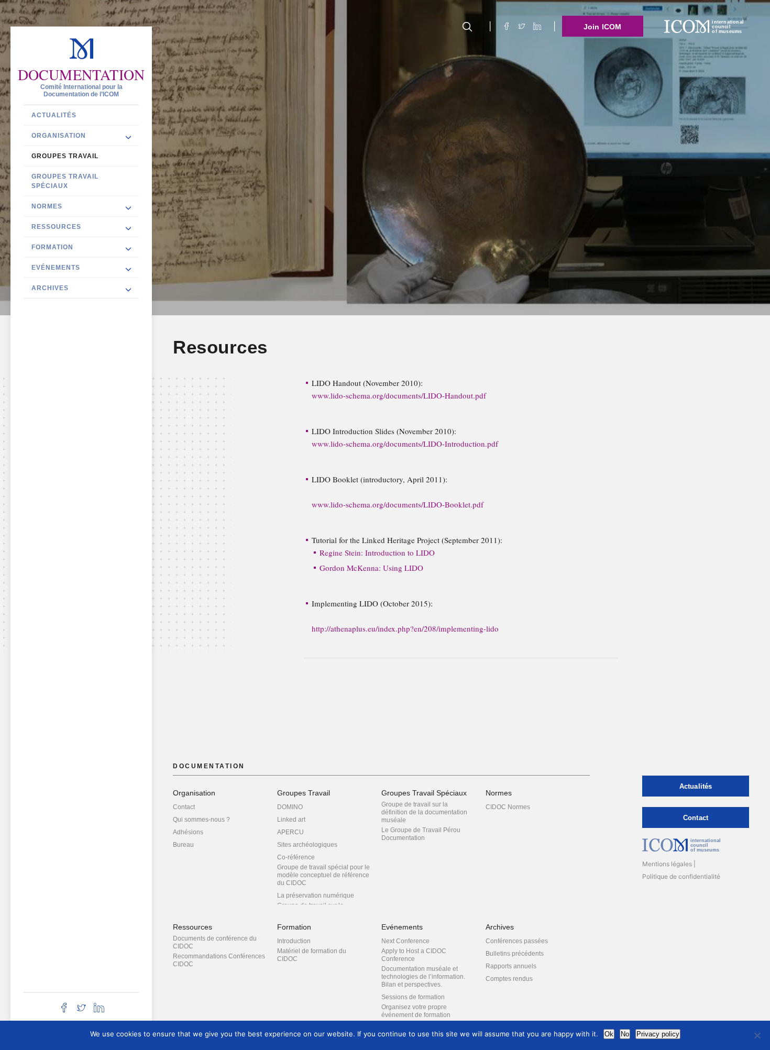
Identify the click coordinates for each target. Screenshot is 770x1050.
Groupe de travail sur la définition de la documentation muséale (424, 812)
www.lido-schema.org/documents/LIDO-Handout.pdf (399, 395)
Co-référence (296, 857)
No (625, 1034)
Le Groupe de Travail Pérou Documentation (420, 834)
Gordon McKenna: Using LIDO (371, 567)
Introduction (294, 941)
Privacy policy (657, 1034)
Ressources (56, 226)
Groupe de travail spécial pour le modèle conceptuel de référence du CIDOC (323, 875)
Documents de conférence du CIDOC (215, 942)
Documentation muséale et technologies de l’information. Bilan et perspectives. (423, 976)
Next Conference (405, 941)
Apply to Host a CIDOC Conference (413, 955)
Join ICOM (603, 27)
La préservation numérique (315, 895)
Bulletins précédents (515, 953)
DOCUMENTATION (81, 74)
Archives (50, 287)
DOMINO (290, 807)
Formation (52, 246)
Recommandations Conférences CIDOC (219, 960)
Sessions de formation (413, 997)
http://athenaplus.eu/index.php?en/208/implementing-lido (405, 628)
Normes (46, 205)
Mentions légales (667, 864)
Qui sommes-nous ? (201, 819)
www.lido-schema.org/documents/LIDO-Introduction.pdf (405, 443)
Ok (608, 1034)
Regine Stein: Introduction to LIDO (377, 552)
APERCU (290, 832)
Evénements (55, 267)
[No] (757, 1035)
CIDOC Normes (508, 807)
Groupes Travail (64, 155)
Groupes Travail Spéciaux (64, 180)
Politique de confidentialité (681, 876)
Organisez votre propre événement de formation (415, 1011)
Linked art (291, 819)
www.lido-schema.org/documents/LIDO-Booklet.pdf (397, 504)
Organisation (58, 135)
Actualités (53, 114)
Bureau (183, 844)
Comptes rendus (509, 978)
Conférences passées (517, 941)
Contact (184, 807)
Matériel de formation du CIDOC (311, 955)
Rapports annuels (511, 966)
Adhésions (188, 832)
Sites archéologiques (307, 844)
